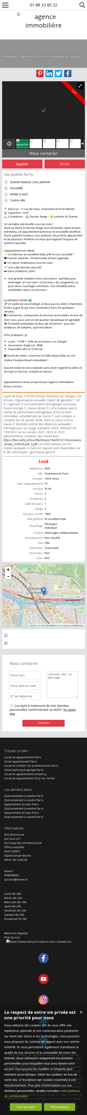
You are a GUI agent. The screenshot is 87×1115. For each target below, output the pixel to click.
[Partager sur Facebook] (67, 73)
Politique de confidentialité (23, 843)
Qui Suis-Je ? (12, 838)
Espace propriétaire (17, 855)
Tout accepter (25, 1107)
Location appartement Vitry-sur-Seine (29, 778)
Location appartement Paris (22, 757)
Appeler (22, 164)
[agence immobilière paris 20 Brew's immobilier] (43, 42)
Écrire (64, 164)
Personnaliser (59, 1107)
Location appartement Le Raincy (25, 774)
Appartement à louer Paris (21, 804)
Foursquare (65, 625)
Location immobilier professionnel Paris (31, 765)
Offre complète (14, 847)
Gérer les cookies (15, 859)
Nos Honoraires (14, 834)
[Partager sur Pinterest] (40, 73)
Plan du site (12, 937)
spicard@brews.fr (16, 879)
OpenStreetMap (49, 625)
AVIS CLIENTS (12, 851)
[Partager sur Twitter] (58, 73)
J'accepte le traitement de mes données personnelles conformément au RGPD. (39, 708)
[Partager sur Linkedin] (49, 73)
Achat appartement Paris (20, 761)
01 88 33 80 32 (43, 5)
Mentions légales (16, 933)
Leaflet (32, 625)
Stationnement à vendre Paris (23, 796)
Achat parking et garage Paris (24, 769)
